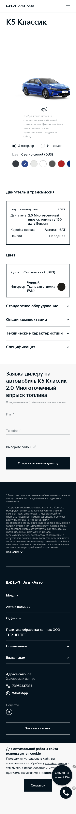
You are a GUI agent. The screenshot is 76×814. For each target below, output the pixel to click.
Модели (12, 596)
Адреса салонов (18, 674)
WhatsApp (20, 693)
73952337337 (22, 686)
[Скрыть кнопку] (74, 766)
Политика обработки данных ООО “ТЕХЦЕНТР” (33, 632)
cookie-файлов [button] (56, 763)
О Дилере (13, 618)
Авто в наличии (18, 607)
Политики (46, 773)
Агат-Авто (26, 6)
